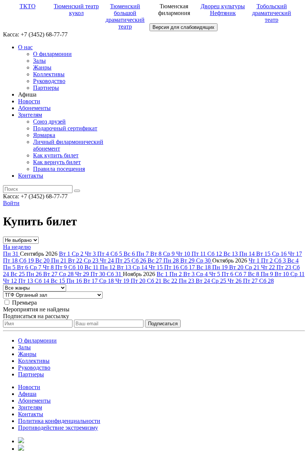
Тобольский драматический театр (271, 13)
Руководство (49, 81)
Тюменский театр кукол (76, 9)
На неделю (17, 247)
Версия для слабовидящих (183, 27)
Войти (11, 203)
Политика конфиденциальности (59, 421)
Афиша (27, 394)
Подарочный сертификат (65, 128)
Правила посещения (59, 169)
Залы (39, 60)
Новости (29, 101)
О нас (25, 47)
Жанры (42, 67)
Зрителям (30, 115)
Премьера (24, 302)
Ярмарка (44, 135)
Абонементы (34, 108)
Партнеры (46, 88)
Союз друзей (49, 121)
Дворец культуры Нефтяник (223, 9)
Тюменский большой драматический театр (125, 16)
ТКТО (28, 6)
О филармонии (52, 54)
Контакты (30, 175)
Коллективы (49, 74)
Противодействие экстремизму (58, 427)
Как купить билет (56, 155)
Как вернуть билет (57, 162)
